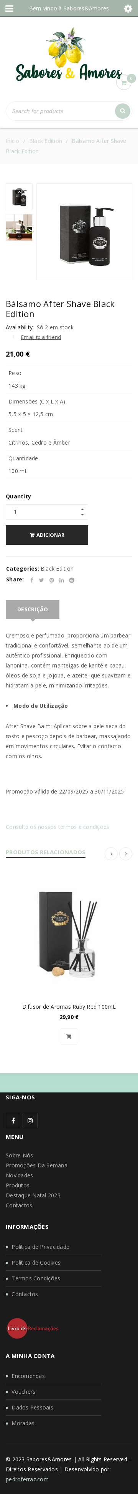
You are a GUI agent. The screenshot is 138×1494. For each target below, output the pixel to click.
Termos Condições (36, 1278)
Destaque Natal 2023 (33, 1195)
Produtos (18, 1185)
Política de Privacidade (40, 1246)
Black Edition (45, 140)
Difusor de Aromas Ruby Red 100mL (69, 1006)
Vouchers (23, 1391)
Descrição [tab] (32, 609)
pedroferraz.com (27, 1479)
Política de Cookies (36, 1262)
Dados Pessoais (32, 1407)
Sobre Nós (19, 1155)
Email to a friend (41, 337)
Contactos (19, 1205)
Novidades (19, 1175)
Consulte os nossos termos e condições (57, 826)
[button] (69, 1036)
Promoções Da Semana (36, 1165)
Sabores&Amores (86, 8)
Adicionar (50, 534)
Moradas (23, 1423)
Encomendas (28, 1375)
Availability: (20, 327)
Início (13, 140)
